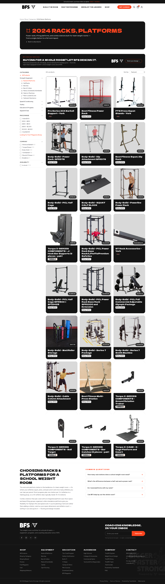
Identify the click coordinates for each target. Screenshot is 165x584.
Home (22, 19)
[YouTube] (35, 537)
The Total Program (68, 553)
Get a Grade (124, 7)
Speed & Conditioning (31, 101)
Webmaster (141, 581)
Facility (31, 104)
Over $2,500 (26, 132)
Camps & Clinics (67, 565)
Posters (22, 562)
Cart (21, 567)
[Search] (134, 7)
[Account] (142, 7)
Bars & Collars (27, 88)
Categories (32, 19)
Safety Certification (68, 556)
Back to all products (34, 42)
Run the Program (69, 7)
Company (31, 141)
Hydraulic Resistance (29, 98)
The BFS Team (109, 562)
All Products (26, 75)
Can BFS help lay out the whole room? (101, 494)
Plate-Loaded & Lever (29, 95)
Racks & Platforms (29, 81)
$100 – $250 (26, 121)
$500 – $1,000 (26, 126)
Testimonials (109, 565)
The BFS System (110, 553)
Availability (31, 162)
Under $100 (25, 118)
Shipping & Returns (26, 570)
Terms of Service (115, 581)
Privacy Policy (104, 581)
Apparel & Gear (31, 111)
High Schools (88, 553)
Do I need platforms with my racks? (100, 488)
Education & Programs (31, 107)
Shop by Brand (24, 559)
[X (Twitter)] (30, 537)
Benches (25, 86)
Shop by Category (25, 556)
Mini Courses (66, 567)
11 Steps (64, 562)
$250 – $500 (26, 124)
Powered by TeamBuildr (112, 567)
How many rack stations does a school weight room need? (109, 474)
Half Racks (26, 83)
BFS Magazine (66, 573)
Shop (107, 7)
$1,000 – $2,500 (27, 129)
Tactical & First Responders (92, 562)
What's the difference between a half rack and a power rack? (110, 481)
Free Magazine (24, 565)
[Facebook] (21, 537)
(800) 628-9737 (131, 553)
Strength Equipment (31, 78)
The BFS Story (109, 559)
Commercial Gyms (89, 559)
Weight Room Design (111, 556)
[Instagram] (26, 537)
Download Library (67, 570)
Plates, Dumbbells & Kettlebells (32, 90)
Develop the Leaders (91, 7)
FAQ (106, 570)
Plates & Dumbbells (47, 562)
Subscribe (138, 533)
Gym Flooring (45, 567)
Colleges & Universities (90, 556)
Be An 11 (64, 559)
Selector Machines (29, 93)
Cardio (43, 565)
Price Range (31, 115)
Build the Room (50, 7)
